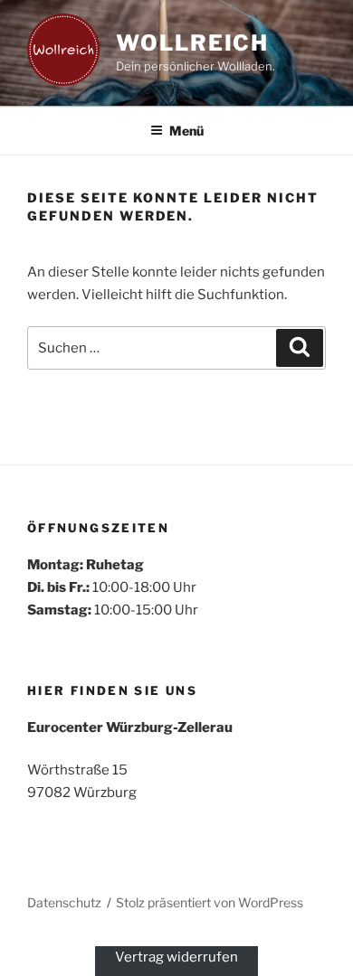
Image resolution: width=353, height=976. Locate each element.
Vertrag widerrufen (176, 957)
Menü (186, 130)
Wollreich (192, 43)
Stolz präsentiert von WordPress (209, 902)
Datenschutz (64, 902)
